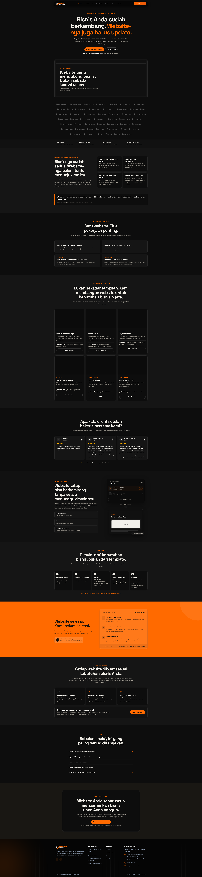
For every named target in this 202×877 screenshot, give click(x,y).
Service (107, 4)
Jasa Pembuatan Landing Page (94, 850)
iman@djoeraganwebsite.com (134, 866)
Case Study (99, 4)
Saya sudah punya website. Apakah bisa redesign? (85, 757)
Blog (113, 4)
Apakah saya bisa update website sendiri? (82, 751)
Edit (141, 488)
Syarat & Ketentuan (141, 874)
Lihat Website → (69, 350)
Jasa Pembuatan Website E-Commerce (95, 859)
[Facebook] (57, 859)
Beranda (80, 4)
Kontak (119, 4)
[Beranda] (61, 3)
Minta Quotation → (137, 712)
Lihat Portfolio (111, 49)
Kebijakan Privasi (131, 874)
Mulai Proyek (141, 4)
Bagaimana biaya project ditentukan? (81, 767)
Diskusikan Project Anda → (94, 49)
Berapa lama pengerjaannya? (78, 762)
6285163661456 (131, 863)
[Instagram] (60, 859)
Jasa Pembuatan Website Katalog (95, 864)
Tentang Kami (89, 4)
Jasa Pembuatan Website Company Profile (95, 854)
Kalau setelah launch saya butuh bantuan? (82, 772)
